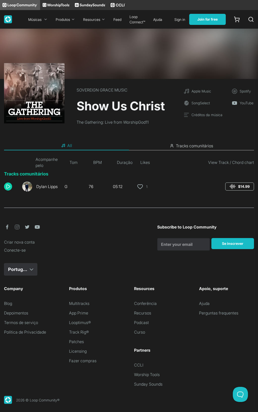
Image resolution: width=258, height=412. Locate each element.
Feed (117, 19)
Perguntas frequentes (218, 312)
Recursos (142, 312)
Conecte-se (15, 250)
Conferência (145, 303)
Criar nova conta (19, 242)
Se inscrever (232, 243)
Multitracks (79, 303)
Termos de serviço (21, 322)
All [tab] (69, 145)
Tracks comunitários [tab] (194, 145)
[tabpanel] (129, 176)
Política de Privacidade (25, 332)
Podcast (141, 322)
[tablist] (129, 145)
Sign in (179, 19)
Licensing (78, 351)
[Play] (8, 186)
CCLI (138, 365)
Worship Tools (147, 374)
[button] (11, 186)
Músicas (35, 19)
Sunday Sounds (148, 384)
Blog (8, 303)
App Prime (78, 312)
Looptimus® (80, 322)
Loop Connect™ (137, 19)
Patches (76, 341)
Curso (139, 332)
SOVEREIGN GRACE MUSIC (102, 90)
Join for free (207, 19)
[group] (239, 186)
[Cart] (237, 19)
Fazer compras (82, 360)
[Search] (251, 19)
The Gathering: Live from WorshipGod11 (113, 122)
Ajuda (157, 19)
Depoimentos (16, 312)
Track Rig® (79, 332)
